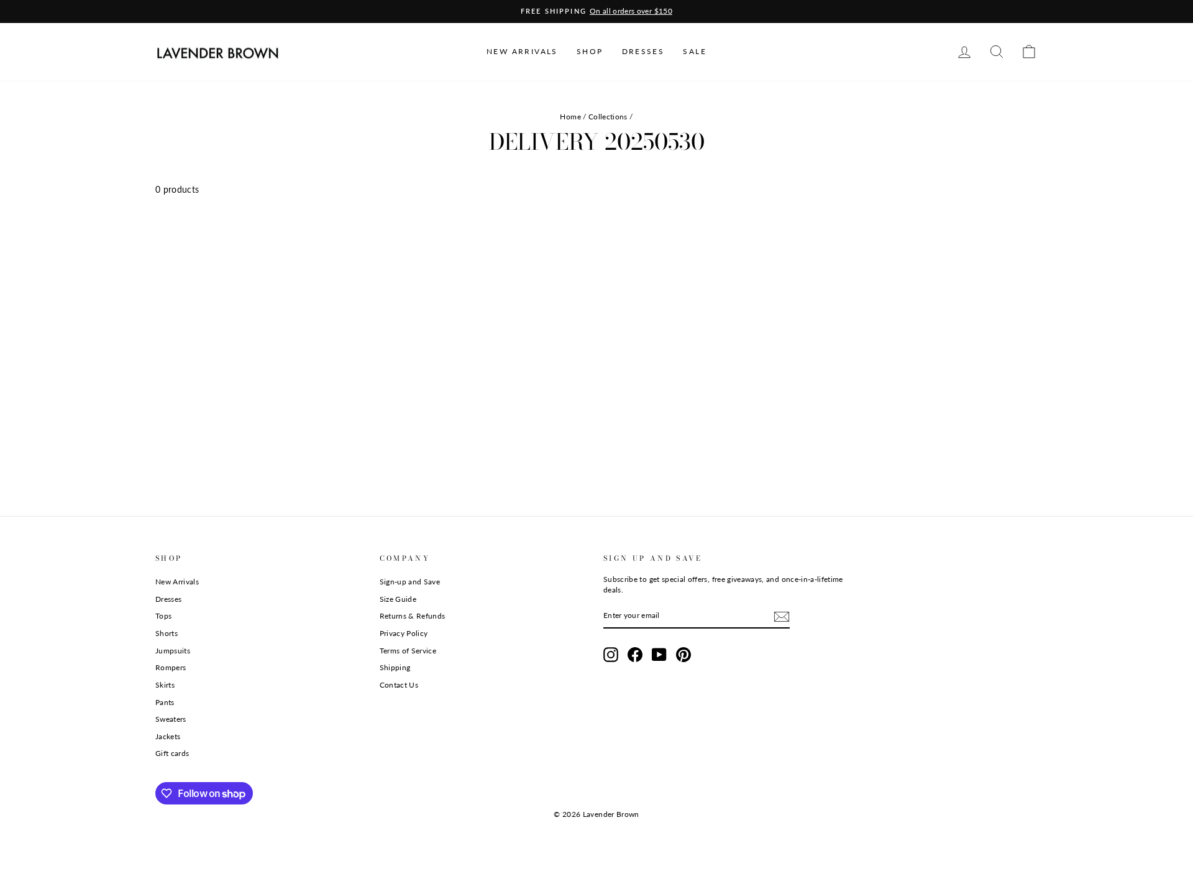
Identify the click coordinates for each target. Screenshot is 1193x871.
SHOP (590, 51)
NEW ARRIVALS (522, 51)
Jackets (167, 736)
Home (570, 116)
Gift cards (172, 753)
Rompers (170, 667)
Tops (163, 615)
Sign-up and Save (410, 581)
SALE (694, 51)
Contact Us (399, 684)
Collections (608, 116)
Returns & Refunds (413, 615)
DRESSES (643, 51)
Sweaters (170, 719)
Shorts (166, 633)
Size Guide (398, 599)
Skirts (165, 684)
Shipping (395, 667)
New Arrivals (177, 581)
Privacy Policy (404, 633)
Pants (165, 702)
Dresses (168, 599)
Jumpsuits (172, 650)
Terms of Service (408, 650)
